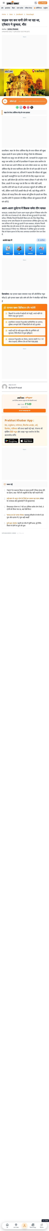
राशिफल (14, 428)
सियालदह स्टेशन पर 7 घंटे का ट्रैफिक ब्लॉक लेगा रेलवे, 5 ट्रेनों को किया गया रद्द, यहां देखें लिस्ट (25, 507)
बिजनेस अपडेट (28, 425)
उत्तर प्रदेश (20, 8)
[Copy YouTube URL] (24, 107)
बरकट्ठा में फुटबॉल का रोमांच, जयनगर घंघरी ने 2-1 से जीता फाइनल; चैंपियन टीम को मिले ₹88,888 (26, 340)
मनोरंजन (19, 425)
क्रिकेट (7, 428)
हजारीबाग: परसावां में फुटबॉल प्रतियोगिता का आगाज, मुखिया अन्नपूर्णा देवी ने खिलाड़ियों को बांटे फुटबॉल (26, 323)
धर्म (36, 425)
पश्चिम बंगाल (28, 8)
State (11, 14)
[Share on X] (31, 107)
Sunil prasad (13, 29)
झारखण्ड (7, 8)
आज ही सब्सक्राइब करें (24, 411)
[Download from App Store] (26, 440)
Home (4, 14)
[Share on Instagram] (28, 107)
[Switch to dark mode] (36, 3)
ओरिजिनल (39, 8)
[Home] (13, 3)
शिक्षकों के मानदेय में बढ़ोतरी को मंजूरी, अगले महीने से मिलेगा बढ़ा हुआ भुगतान (25, 314)
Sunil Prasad (16, 387)
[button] (24, 82)
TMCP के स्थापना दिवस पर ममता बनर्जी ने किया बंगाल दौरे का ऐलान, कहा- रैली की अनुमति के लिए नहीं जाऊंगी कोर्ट (26, 491)
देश (6, 425)
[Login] (24, 1226)
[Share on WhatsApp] (17, 107)
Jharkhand (19, 14)
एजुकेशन (46, 8)
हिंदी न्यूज (13, 431)
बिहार (13, 8)
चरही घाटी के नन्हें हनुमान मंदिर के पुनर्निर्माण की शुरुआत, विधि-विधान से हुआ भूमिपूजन (24, 331)
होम (2, 8)
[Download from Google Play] (11, 441)
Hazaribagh (30, 14)
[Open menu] (4, 3)
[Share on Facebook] (20, 107)
